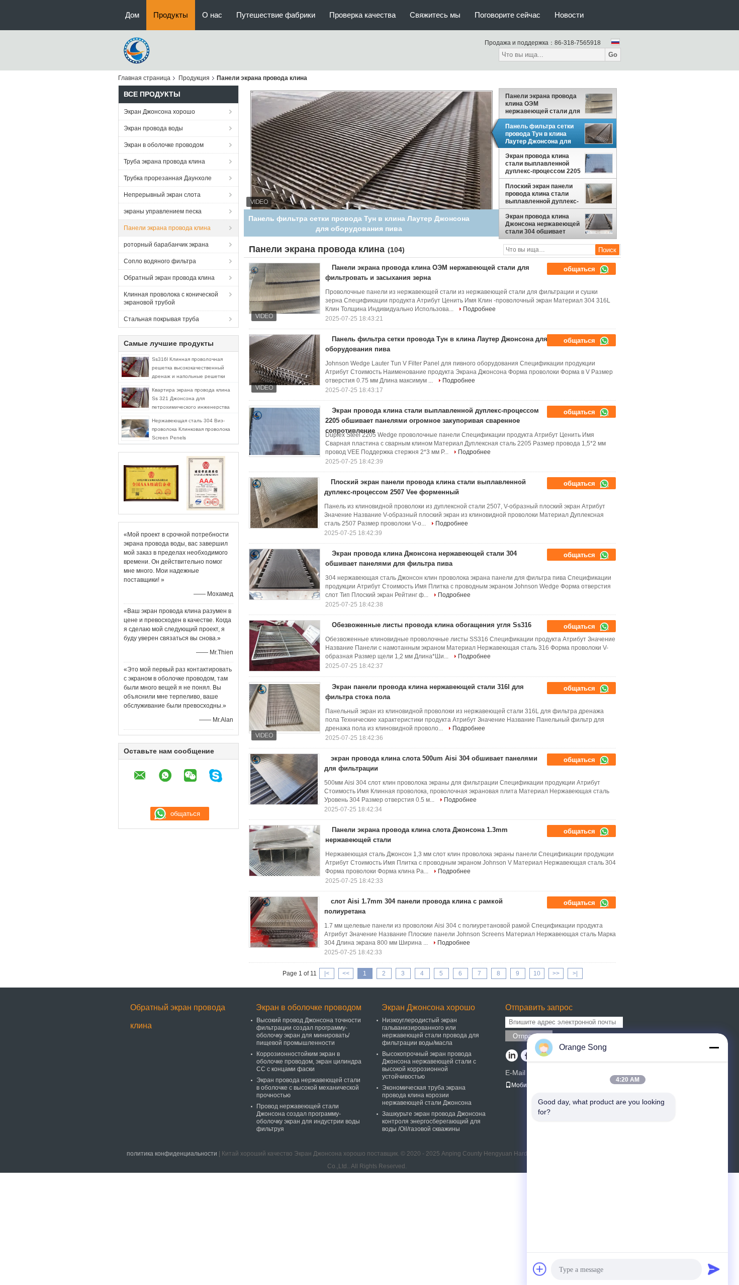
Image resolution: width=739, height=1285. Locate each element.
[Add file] (540, 1269)
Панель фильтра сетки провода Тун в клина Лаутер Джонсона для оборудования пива (539, 134)
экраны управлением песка (163, 211)
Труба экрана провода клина (164, 161)
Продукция (194, 78)
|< (326, 973)
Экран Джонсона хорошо (159, 111)
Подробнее (479, 309)
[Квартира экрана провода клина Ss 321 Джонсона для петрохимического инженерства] (135, 397)
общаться (580, 269)
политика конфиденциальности (172, 1153)
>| (575, 973)
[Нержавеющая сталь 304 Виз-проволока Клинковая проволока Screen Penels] (135, 427)
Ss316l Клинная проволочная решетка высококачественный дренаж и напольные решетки (188, 367)
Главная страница (144, 78)
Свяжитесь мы (435, 15)
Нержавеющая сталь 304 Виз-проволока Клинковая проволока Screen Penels (191, 429)
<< (345, 973)
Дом (132, 15)
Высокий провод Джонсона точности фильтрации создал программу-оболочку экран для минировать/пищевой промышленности (308, 1031)
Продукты (170, 15)
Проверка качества (362, 15)
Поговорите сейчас (507, 15)
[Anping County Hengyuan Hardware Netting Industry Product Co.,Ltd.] (138, 49)
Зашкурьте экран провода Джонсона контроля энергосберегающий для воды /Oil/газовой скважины (434, 1121)
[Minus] (714, 1047)
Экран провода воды (153, 128)
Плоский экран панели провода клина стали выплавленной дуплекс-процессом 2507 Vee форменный (542, 194)
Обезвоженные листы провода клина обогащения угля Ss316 (431, 625)
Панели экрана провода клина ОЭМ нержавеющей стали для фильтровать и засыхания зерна (542, 104)
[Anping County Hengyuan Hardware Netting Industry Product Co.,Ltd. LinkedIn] (511, 1056)
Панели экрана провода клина (167, 228)
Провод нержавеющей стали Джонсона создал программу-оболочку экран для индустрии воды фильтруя (308, 1117)
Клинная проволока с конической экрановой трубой (171, 298)
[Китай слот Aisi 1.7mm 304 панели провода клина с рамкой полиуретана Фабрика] (284, 922)
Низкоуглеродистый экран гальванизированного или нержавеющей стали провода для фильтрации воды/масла (430, 1031)
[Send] (714, 1269)
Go (612, 54)
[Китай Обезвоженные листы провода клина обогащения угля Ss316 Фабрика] (284, 645)
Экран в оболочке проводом (164, 144)
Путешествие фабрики (275, 15)
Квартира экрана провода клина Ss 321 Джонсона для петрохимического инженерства (191, 398)
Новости (569, 15)
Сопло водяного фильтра (160, 261)
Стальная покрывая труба (161, 319)
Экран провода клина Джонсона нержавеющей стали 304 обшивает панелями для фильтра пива (542, 224)
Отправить (529, 1036)
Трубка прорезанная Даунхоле (168, 178)
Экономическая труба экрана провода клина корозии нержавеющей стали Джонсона (427, 1095)
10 (536, 973)
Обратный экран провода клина (169, 277)
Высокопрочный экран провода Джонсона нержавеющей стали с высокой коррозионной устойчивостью (429, 1065)
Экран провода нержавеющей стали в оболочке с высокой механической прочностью (308, 1088)
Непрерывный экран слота (162, 194)
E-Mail (515, 1073)
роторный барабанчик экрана (166, 244)
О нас (212, 15)
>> (556, 973)
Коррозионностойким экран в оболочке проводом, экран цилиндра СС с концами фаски (308, 1061)
